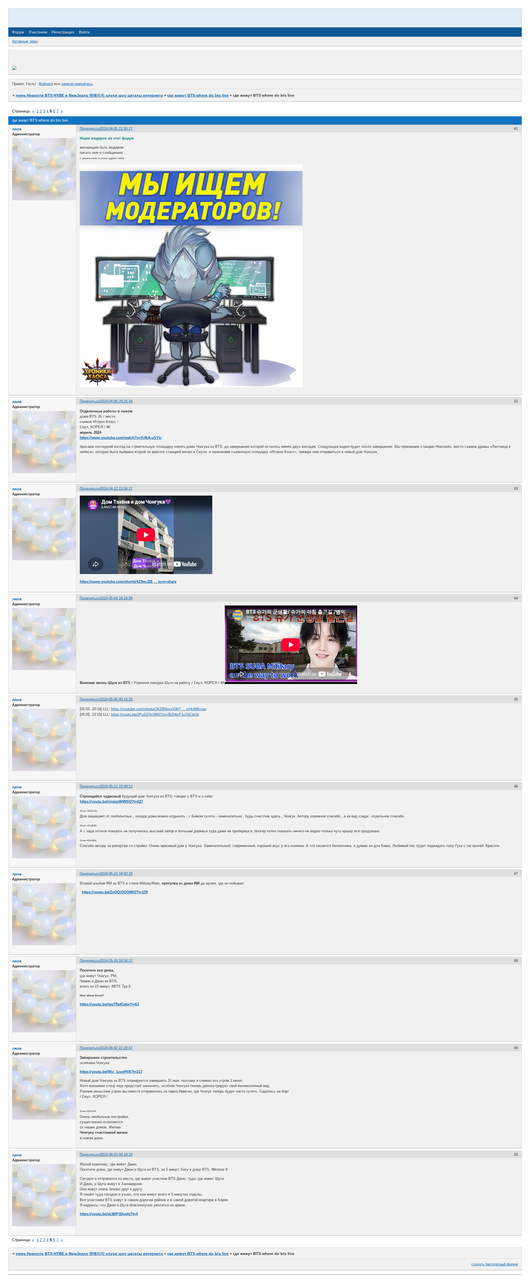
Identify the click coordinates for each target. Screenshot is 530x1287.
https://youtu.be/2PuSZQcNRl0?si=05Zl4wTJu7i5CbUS (155, 714)
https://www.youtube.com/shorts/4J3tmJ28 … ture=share (128, 582)
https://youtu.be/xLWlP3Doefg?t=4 (109, 1214)
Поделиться (90, 129)
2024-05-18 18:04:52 (116, 961)
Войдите (46, 84)
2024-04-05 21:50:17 (116, 129)
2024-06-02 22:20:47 (116, 1048)
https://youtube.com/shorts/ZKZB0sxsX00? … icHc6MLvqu (158, 709)
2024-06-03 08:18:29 (116, 1154)
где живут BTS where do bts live (198, 95)
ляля (17, 129)
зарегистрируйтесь (77, 84)
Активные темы (25, 41)
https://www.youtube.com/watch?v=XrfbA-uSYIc (121, 438)
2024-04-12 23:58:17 (116, 488)
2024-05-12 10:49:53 (116, 786)
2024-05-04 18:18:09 (116, 598)
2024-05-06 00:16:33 (116, 699)
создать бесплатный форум (494, 1264)
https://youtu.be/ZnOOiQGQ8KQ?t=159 (115, 892)
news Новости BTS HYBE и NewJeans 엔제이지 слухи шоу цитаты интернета (89, 95)
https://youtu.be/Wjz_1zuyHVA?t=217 (111, 1072)
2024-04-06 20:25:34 (116, 401)
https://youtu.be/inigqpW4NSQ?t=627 (111, 801)
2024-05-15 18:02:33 (116, 874)
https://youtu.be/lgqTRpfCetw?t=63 (109, 1004)
